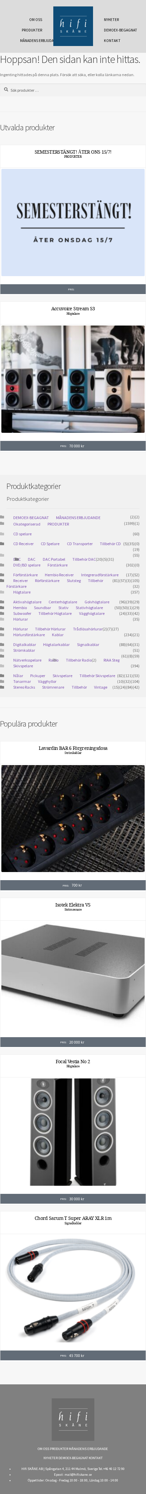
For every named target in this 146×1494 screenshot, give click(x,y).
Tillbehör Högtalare (55, 613)
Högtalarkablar (56, 644)
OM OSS (35, 19)
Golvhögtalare (97, 601)
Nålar (18, 675)
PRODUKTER (32, 30)
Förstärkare (58, 564)
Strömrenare (53, 687)
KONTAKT (112, 40)
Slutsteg (74, 580)
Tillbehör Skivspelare (97, 675)
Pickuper (37, 675)
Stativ (63, 607)
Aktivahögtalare (27, 601)
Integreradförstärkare (99, 574)
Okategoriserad (26, 524)
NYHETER (111, 19)
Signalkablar (88, 644)
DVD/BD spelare (26, 564)
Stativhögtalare (89, 607)
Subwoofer (22, 613)
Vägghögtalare (92, 613)
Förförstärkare (25, 574)
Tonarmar (22, 681)
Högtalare (73, 314)
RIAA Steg (112, 660)
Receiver (20, 580)
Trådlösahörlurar (88, 628)
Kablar (57, 634)
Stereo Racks (24, 687)
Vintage (100, 687)
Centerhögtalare (63, 601)
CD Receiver (23, 543)
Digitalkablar (24, 644)
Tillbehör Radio (79, 660)
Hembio (20, 607)
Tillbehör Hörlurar (50, 628)
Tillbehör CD (110, 543)
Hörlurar (20, 619)
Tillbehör (79, 687)
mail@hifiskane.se (78, 1474)
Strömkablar (24, 650)
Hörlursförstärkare (29, 634)
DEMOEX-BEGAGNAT (117, 30)
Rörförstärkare (47, 580)
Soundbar (42, 607)
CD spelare (22, 533)
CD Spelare (50, 543)
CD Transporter (80, 543)
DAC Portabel (54, 559)
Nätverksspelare (27, 660)
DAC (31, 559)
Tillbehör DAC (84, 559)
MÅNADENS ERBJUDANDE (33, 40)
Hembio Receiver (59, 574)
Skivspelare (23, 665)
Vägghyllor (47, 681)
